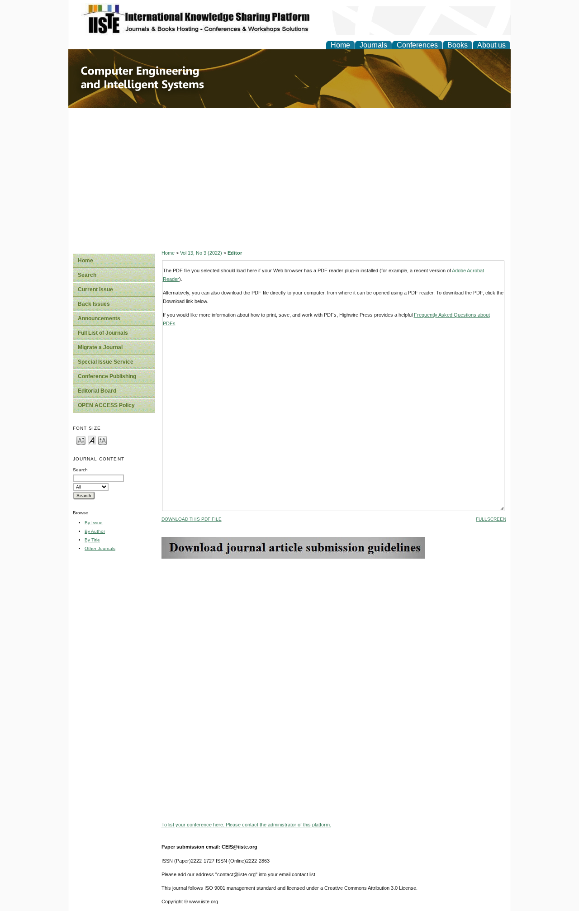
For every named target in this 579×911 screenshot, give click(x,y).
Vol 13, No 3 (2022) (201, 253)
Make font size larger (102, 440)
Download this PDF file (191, 519)
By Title (92, 539)
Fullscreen (491, 519)
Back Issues (94, 304)
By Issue (94, 522)
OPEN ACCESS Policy (106, 405)
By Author (95, 531)
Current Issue (95, 289)
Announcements (99, 318)
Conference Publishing (107, 376)
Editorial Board (97, 391)
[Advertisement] (289, 176)
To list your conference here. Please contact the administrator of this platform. (246, 824)
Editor (235, 253)
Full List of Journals (103, 333)
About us (491, 45)
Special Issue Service (105, 362)
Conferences (417, 45)
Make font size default (91, 440)
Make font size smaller (80, 440)
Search (87, 275)
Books (457, 45)
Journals (373, 45)
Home (340, 45)
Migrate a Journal (100, 347)
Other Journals (100, 548)
